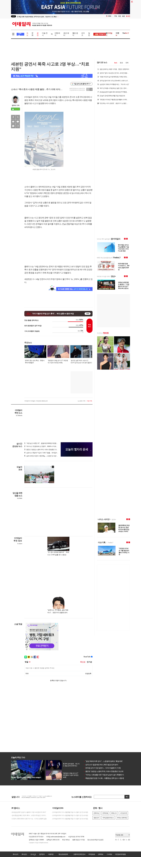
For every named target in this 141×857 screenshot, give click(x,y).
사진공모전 (123, 813)
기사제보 (109, 854)
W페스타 (114, 813)
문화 (32, 34)
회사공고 (24, 854)
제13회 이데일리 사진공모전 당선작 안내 (34, 797)
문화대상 (96, 813)
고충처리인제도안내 (79, 854)
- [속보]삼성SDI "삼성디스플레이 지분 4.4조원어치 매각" (28, 812)
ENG (109, 16)
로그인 (128, 16)
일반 (89, 34)
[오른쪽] (53, 467)
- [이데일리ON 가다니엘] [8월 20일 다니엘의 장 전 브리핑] (70, 815)
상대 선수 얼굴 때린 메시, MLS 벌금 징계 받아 (101, 765)
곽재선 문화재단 (122, 818)
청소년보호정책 (63, 854)
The (125, 33)
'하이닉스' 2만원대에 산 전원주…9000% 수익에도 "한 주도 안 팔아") (46, 446)
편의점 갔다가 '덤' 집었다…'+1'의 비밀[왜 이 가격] (102, 768)
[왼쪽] (51, 467)
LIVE (13, 16)
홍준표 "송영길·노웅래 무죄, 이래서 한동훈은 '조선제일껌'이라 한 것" (109, 771)
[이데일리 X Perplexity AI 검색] (52, 76)
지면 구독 (89, 401)
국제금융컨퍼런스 (108, 818)
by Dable (19, 498)
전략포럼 (105, 813)
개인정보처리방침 (120, 854)
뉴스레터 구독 (81, 401)
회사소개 (15, 854)
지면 (119, 16)
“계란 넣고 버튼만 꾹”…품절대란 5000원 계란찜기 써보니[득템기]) (46, 443)
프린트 (18, 121)
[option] (52, 16)
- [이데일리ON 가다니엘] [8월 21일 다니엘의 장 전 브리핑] (70, 812)
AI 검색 (19, 34)
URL (18, 126)
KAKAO (13, 126)
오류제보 (100, 854)
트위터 (18, 117)
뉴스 (115, 63)
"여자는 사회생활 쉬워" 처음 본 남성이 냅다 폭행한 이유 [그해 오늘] (108, 775)
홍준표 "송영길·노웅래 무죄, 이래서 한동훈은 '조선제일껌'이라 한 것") (47, 449)
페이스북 (13, 117)
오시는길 (33, 854)
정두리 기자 (15, 105)
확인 (127, 797)
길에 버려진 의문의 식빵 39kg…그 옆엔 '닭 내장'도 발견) (42, 456)
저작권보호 (91, 854)
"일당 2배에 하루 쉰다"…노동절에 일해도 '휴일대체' (103, 761)
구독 (115, 16)
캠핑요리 (96, 818)
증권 (121, 63)
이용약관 (50, 854)
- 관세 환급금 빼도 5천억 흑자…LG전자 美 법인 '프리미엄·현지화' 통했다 (29, 815)
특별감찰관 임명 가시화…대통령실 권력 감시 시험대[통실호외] (107, 778)
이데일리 (32, 24)
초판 (123, 16)
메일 (13, 121)
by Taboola (19, 415)
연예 (126, 63)
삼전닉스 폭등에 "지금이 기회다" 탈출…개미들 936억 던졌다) (44, 453)
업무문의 (42, 854)
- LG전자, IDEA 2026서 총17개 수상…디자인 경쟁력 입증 (28, 819)
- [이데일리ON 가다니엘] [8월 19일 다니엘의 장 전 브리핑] (70, 819)
